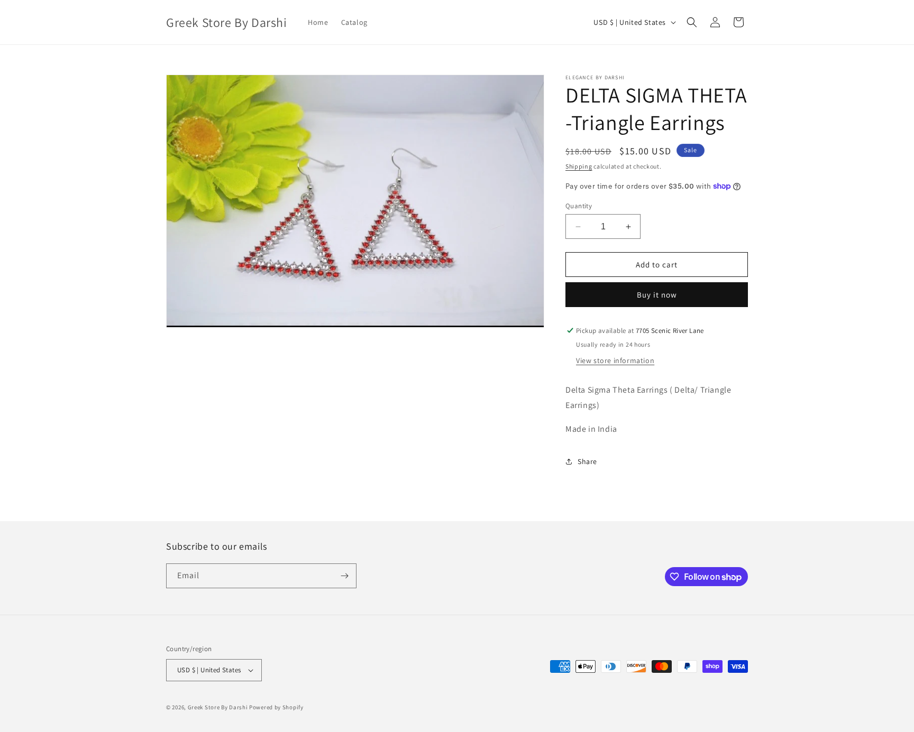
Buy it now (657, 295)
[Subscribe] (344, 575)
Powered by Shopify (276, 707)
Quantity (578, 205)
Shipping (578, 166)
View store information (615, 360)
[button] (691, 22)
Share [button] (587, 461)
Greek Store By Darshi (218, 707)
